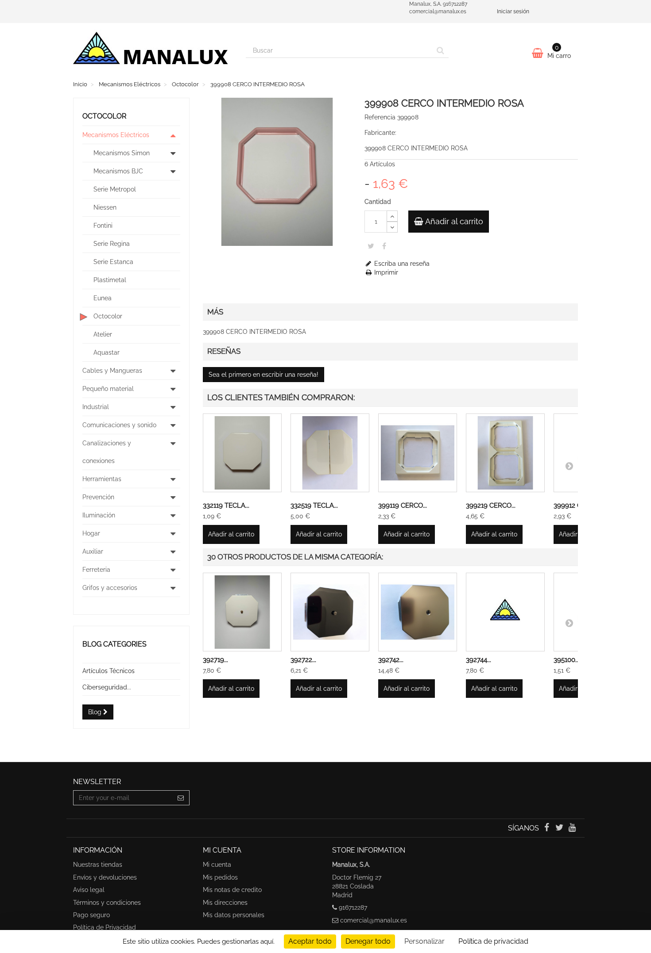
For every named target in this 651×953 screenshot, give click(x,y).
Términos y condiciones (107, 902)
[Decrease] (392, 227)
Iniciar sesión (513, 11)
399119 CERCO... (402, 505)
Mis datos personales (233, 915)
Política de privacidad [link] (493, 941)
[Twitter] (560, 828)
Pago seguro (91, 915)
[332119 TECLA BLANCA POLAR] (242, 452)
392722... (303, 660)
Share (384, 246)
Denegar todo (368, 941)
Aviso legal (89, 889)
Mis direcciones (225, 902)
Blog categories (114, 644)
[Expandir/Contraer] (173, 135)
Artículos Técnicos (108, 670)
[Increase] (392, 216)
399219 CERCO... (490, 505)
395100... (566, 660)
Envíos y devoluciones (105, 877)
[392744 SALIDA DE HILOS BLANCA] (505, 612)
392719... (215, 660)
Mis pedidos (220, 877)
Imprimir (385, 272)
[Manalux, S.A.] (152, 52)
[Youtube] (572, 828)
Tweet (370, 246)
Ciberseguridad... (106, 687)
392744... (478, 660)
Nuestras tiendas (97, 864)
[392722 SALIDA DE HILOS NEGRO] (330, 612)
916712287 (353, 907)
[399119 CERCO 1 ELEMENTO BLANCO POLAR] (417, 452)
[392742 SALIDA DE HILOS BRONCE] (417, 612)
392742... (390, 660)
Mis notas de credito (232, 889)
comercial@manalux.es (373, 920)
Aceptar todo (310, 941)
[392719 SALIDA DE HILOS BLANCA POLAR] (242, 612)
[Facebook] (547, 828)
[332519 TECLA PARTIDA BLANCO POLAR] (330, 452)
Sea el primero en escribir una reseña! (263, 374)
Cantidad (377, 201)
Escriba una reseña (401, 263)
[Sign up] (181, 797)
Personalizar (424, 941)
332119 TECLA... (226, 505)
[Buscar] (440, 50)
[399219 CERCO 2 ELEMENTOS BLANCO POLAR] (505, 452)
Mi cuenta (217, 864)
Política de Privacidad (104, 927)
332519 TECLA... (314, 505)
